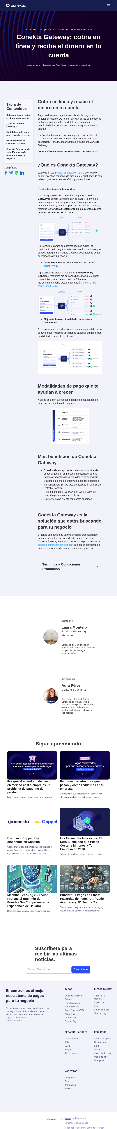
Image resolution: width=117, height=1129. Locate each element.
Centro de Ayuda (102, 1038)
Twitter (100, 1128)
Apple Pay (70, 1014)
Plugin (97, 1006)
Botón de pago (101, 1009)
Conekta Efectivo (73, 995)
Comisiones (100, 1042)
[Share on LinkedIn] (22, 173)
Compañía (70, 1077)
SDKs (67, 1045)
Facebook (69, 1128)
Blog (96, 1045)
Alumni (68, 1088)
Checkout (99, 1002)
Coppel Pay (70, 1021)
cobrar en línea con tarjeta (70, 172)
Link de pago (100, 1013)
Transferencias (72, 1003)
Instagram (81, 1128)
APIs (67, 1042)
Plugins (68, 1049)
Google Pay (70, 1017)
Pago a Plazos (72, 1006)
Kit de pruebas (72, 1053)
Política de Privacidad (75, 1118)
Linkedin (91, 1128)
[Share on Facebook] (6, 173)
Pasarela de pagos (103, 1053)
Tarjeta (68, 999)
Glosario (98, 1049)
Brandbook (70, 1085)
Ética (67, 1081)
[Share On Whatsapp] (16, 173)
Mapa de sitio (101, 1056)
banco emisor (92, 205)
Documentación (72, 1038)
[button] (108, 5)
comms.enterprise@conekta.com (55, 545)
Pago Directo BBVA (74, 1010)
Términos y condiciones (76, 1123)
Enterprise (99, 1060)
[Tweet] (11, 173)
